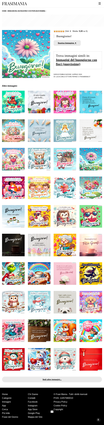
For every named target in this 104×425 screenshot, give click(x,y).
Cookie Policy (60, 405)
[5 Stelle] (63, 31)
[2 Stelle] (57, 31)
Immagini (6, 402)
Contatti (31, 398)
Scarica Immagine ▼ (67, 43)
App (4, 405)
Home (5, 394)
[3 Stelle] (59, 31)
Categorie (7, 398)
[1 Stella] (55, 31)
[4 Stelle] (61, 31)
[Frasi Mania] (14, 3)
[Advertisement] (52, 419)
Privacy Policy (60, 402)
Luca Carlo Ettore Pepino (67, 76)
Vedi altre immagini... (52, 379)
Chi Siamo (33, 394)
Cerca (5, 409)
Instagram (32, 405)
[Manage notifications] (98, 420)
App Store (33, 409)
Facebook (33, 402)
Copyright (58, 409)
